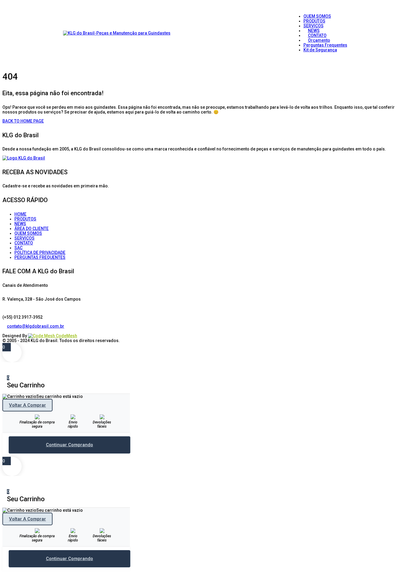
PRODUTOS (25, 219)
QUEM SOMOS (28, 233)
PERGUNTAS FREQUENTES (39, 257)
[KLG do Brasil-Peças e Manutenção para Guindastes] (116, 33)
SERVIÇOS (24, 238)
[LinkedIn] (9, 331)
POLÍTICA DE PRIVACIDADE (39, 252)
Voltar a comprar (27, 405)
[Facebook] (4, 331)
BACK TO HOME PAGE (23, 121)
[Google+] (13, 331)
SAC (18, 247)
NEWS (20, 223)
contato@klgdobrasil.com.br (35, 326)
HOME (20, 214)
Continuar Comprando (69, 444)
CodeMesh (66, 335)
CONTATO (23, 243)
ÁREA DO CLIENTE (31, 228)
